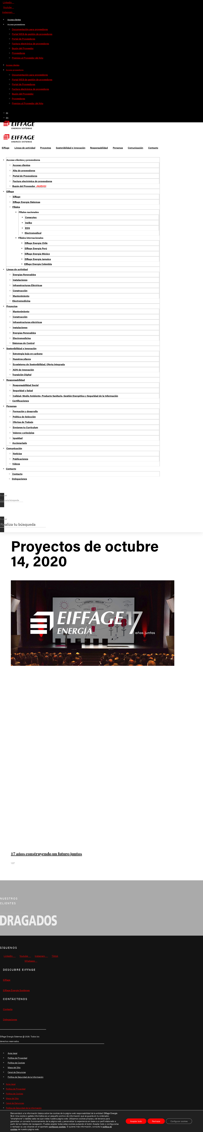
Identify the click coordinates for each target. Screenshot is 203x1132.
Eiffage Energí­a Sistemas (26, 202)
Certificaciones (20, 400)
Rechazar (156, 1121)
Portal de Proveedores (23, 38)
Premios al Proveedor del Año (27, 57)
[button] (2, 490)
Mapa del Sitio (14, 1067)
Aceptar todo (136, 1121)
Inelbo (28, 222)
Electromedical (33, 233)
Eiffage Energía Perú (36, 248)
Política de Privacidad (17, 1057)
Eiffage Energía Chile (36, 243)
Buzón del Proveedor (23, 48)
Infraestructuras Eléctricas (27, 285)
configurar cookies (57, 1126)
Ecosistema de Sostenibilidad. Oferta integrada (39, 364)
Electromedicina (21, 301)
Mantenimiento (21, 296)
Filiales (16, 207)
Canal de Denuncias (17, 1072)
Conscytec (31, 217)
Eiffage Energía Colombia (38, 264)
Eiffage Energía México (37, 253)
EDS (27, 228)
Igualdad (18, 438)
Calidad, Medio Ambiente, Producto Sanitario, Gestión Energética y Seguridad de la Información (65, 396)
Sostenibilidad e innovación (21, 348)
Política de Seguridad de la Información (25, 1076)
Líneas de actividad (17, 269)
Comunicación (14, 448)
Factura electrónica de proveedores (30, 43)
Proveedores (18, 53)
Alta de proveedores (24, 170)
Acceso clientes (14, 19)
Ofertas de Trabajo (23, 422)
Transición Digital (21, 374)
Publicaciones (20, 459)
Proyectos (11, 306)
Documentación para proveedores (30, 29)
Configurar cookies (179, 1121)
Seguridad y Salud (23, 390)
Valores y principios (23, 432)
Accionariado (19, 443)
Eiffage (10, 191)
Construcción (20, 290)
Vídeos (16, 463)
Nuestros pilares (22, 359)
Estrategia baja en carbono (28, 353)
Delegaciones (19, 478)
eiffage (6, 980)
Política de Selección (24, 416)
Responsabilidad (15, 380)
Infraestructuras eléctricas (27, 322)
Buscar (3, 495)
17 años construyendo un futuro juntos (46, 854)
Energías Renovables (24, 332)
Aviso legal (12, 1053)
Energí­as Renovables (24, 274)
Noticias (17, 453)
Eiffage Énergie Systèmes (16, 990)
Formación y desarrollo (25, 411)
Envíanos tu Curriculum (25, 427)
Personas (11, 406)
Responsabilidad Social (25, 385)
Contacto (11, 468)
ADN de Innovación (23, 369)
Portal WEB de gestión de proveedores (32, 34)
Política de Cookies (16, 1062)
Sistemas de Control (23, 343)
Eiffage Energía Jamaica (38, 259)
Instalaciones (20, 280)
